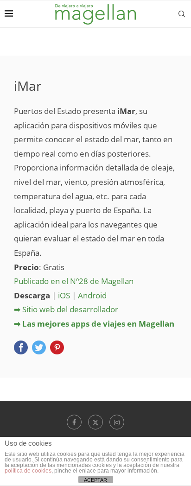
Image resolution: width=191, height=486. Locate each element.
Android (92, 295)
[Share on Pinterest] (57, 347)
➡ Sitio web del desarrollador (66, 309)
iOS (64, 295)
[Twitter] (95, 422)
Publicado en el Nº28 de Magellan (74, 281)
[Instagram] (116, 422)
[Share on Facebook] (21, 347)
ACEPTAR (95, 480)
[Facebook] (74, 422)
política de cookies (28, 470)
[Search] (181, 13)
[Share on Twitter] (39, 347)
